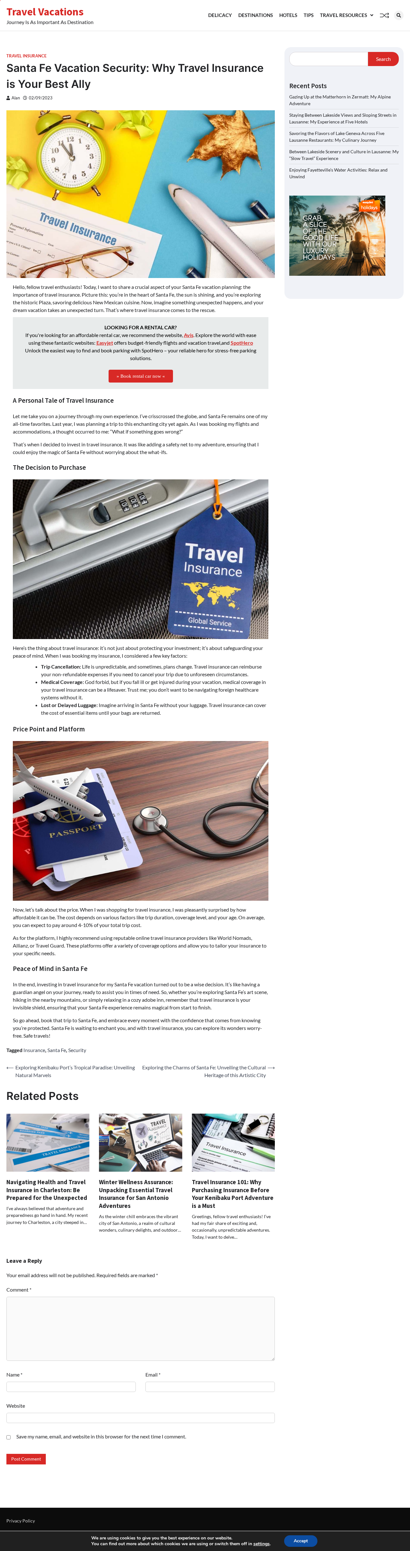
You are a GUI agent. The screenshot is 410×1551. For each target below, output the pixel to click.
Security (77, 1050)
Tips (309, 15)
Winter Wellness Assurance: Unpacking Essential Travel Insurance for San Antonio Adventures (136, 1194)
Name (14, 1374)
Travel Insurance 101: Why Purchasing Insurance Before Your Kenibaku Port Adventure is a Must (233, 1194)
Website (15, 1406)
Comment (18, 1289)
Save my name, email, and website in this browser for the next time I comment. (101, 1436)
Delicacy (220, 15)
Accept (301, 1541)
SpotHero (242, 343)
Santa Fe (56, 1050)
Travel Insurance (26, 56)
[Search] (399, 15)
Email (152, 1374)
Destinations (255, 15)
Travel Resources (343, 15)
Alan (16, 98)
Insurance (34, 1050)
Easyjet (104, 343)
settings (261, 1544)
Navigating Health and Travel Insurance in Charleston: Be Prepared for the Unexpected (46, 1189)
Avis (188, 335)
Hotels (288, 15)
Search (383, 59)
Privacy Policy (20, 1520)
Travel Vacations (45, 11)
